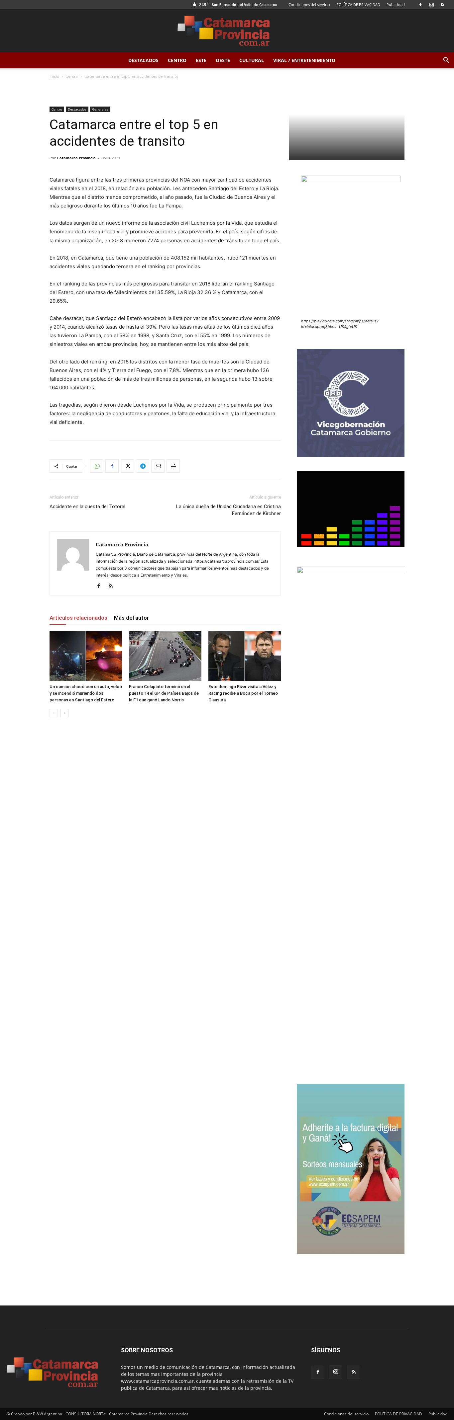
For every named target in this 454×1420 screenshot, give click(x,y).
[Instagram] (431, 4)
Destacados (143, 60)
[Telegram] (142, 466)
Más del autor (131, 617)
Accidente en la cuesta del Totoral (87, 507)
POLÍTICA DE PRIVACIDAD (358, 4)
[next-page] (64, 713)
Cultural (251, 60)
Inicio (54, 76)
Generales (100, 109)
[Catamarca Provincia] (227, 31)
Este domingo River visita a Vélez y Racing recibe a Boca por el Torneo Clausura (243, 693)
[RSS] (442, 4)
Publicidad (396, 4)
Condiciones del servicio (309, 4)
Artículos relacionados (78, 617)
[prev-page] (54, 713)
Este (201, 60)
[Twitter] (127, 466)
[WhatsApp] (96, 466)
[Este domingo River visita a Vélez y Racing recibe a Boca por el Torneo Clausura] (244, 656)
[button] (446, 61)
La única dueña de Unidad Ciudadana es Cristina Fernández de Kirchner (228, 510)
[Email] (158, 466)
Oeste (223, 60)
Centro (177, 60)
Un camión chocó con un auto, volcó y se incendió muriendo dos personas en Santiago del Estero (86, 693)
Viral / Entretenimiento (304, 60)
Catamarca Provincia (76, 157)
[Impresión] (173, 466)
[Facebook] (420, 4)
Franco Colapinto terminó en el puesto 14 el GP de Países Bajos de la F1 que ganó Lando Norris (164, 693)
